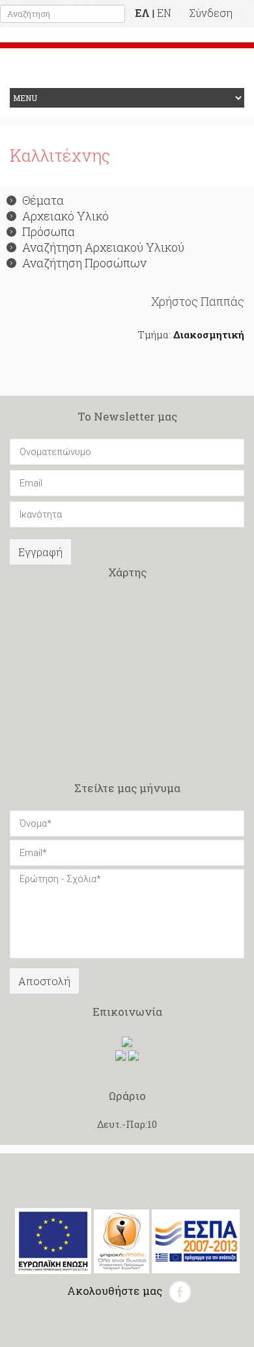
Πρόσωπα (48, 231)
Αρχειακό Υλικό (65, 216)
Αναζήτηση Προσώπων (84, 263)
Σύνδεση (211, 13)
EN (164, 13)
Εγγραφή (40, 552)
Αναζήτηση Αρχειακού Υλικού (103, 247)
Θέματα (43, 200)
